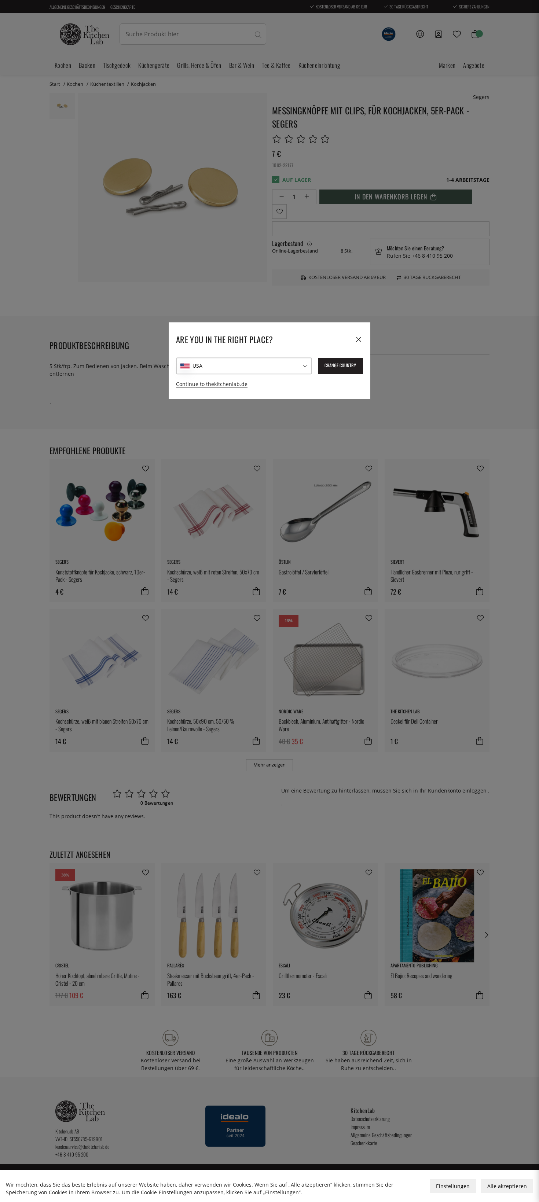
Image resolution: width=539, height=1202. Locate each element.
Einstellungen (453, 1186)
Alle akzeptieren (507, 1186)
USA (197, 365)
